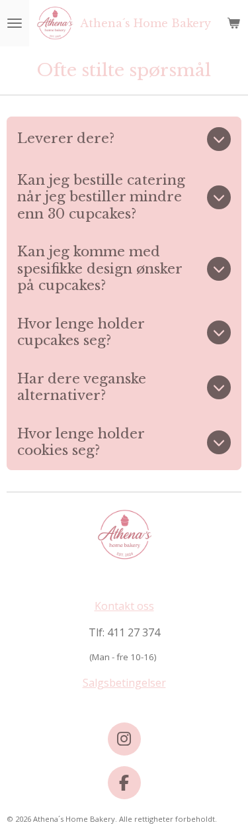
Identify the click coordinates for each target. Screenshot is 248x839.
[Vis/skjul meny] (14, 23)
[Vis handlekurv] (233, 23)
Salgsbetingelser (124, 682)
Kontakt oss (124, 606)
